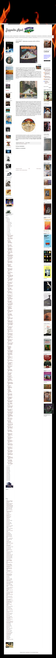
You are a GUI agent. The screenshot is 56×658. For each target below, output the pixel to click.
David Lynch (8, 533)
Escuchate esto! (47, 79)
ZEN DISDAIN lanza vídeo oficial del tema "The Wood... (10, 334)
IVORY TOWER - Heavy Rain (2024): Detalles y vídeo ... (10, 289)
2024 (7, 221)
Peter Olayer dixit (8, 613)
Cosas (7, 524)
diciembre (8, 222)
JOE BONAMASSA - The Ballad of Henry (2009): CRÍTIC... (10, 398)
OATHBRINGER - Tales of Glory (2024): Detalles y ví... (10, 431)
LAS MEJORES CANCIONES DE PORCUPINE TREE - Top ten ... (10, 249)
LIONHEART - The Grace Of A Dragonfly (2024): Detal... (10, 357)
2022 (7, 468)
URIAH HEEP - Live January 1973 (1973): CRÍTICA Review (10, 448)
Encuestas (7, 547)
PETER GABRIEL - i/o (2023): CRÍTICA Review (9, 377)
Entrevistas (8, 548)
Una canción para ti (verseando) (9, 633)
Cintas (7, 518)
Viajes (7, 636)
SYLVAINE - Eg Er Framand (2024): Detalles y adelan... (10, 252)
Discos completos (8, 538)
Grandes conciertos (9, 554)
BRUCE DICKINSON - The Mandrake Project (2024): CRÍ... (10, 279)
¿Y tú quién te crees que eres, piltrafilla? (48, 69)
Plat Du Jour (8, 614)
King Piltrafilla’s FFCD (9, 562)
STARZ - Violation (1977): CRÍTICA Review (9, 404)
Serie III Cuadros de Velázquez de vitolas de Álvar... (10, 283)
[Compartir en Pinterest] (29, 142)
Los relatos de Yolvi (9, 591)
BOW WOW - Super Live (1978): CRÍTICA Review (10, 296)
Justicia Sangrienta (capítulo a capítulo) (9, 560)
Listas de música (8, 581)
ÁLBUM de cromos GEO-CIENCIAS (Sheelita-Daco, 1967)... (9, 269)
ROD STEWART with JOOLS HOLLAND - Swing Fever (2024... (10, 276)
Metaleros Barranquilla (9, 594)
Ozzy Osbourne (8, 608)
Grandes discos (8, 555)
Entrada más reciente (19, 168)
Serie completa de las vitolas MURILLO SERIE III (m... (10, 337)
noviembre (8, 223)
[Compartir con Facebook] (28, 142)
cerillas (7, 512)
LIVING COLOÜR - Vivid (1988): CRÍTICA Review (9, 302)
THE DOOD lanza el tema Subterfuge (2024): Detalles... (10, 351)
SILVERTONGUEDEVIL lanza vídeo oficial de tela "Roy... (10, 258)
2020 (7, 470)
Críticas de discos (8, 526)
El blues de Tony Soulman (8, 542)
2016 (7, 475)
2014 (7, 477)
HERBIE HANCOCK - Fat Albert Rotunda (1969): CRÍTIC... (10, 256)
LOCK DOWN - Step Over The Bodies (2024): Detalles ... (10, 413)
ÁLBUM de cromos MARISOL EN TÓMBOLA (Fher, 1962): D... (10, 434)
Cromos (7, 529)
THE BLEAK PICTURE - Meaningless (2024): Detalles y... (9, 242)
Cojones (7, 519)
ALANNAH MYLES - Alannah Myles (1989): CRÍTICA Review (10, 354)
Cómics (7, 521)
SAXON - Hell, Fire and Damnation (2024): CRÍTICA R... (9, 262)
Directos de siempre (9, 536)
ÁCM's (7, 502)
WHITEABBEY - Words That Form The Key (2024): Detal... (10, 298)
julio (8, 228)
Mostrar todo (49, 84)
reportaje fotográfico (9, 621)
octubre (8, 224)
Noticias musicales (9, 604)
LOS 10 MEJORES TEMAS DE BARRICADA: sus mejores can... (10, 363)
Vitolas (7, 638)
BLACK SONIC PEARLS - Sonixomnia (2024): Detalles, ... (9, 266)
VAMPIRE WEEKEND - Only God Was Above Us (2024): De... (10, 324)
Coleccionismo (8, 520)
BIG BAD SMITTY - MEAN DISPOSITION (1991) (47, 74)
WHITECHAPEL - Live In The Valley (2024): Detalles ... (10, 463)
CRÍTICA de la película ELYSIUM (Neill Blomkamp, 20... (10, 454)
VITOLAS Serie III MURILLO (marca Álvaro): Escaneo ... (10, 444)
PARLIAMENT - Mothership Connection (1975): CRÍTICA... (10, 421)
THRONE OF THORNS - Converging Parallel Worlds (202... (9, 391)
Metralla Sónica (8, 596)
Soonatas (7, 629)
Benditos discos (8, 507)
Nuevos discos (8, 606)
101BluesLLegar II (47, 72)
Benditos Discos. (47, 76)
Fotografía (7, 552)
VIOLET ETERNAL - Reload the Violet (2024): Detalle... (10, 451)
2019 (7, 471)
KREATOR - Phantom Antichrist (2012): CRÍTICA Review (10, 285)
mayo (8, 230)
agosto (8, 227)
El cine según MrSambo (9, 543)
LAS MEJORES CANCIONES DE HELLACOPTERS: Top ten (10, 415)
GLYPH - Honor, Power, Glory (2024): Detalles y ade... (10, 245)
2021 (7, 469)
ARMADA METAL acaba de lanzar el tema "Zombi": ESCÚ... (10, 441)
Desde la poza (8, 535)
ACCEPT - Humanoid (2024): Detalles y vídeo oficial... (10, 236)
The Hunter (8, 631)
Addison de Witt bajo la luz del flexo (9, 504)
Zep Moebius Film (8, 639)
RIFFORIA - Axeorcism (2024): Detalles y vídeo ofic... (10, 318)
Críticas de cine (8, 525)
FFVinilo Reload (8, 551)
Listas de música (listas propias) (9, 37)
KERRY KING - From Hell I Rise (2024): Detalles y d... (10, 425)
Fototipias (7, 553)
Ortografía (30, 37)
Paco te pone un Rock (9, 609)
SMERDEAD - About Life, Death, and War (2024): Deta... (10, 311)
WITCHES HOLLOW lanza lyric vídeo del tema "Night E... (10, 407)
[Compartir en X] (27, 142)
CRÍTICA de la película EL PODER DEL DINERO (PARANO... (9, 348)
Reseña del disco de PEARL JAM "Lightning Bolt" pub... (10, 340)
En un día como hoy (9, 546)
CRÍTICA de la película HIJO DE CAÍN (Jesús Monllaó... (10, 437)
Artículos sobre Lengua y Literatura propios (9, 505)
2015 (7, 476)
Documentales (8, 539)
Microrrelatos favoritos (9, 597)
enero (8, 465)
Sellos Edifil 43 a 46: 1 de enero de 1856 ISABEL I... (10, 327)
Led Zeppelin (8, 575)
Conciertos (16, 37)
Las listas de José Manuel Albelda (8, 574)
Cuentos (7, 532)
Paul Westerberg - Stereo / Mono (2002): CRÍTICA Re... (9, 370)
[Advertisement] (8, 5)
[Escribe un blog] (26, 142)
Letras (7, 576)
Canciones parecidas (9, 509)
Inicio (29, 168)
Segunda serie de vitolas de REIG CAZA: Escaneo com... (9, 394)
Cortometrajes (8, 523)
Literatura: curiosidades (9, 585)
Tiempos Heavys (8, 632)
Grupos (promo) (8, 557)
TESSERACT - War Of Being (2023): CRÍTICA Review (10, 321)
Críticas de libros (8, 528)
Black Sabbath (8, 508)
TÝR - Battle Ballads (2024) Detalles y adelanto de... (10, 304)
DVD (7, 540)
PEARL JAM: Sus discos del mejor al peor (10, 361)
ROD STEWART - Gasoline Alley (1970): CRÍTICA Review (9, 314)
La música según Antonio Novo (8, 564)
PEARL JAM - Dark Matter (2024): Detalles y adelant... (9, 367)
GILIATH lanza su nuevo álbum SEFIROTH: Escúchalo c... (9, 373)
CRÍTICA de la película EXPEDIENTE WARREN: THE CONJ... (9, 387)
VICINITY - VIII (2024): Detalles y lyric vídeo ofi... (10, 419)
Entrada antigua (38, 168)
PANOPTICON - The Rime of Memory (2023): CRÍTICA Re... (10, 427)
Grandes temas (8, 556)
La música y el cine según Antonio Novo (9, 568)
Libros (7, 577)
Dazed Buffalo (8, 534)
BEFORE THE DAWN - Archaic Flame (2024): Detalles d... (10, 344)
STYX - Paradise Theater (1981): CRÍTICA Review (9, 461)
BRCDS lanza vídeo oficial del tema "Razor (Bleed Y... (10, 401)
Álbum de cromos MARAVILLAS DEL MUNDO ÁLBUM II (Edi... (10, 383)
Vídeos (7, 637)
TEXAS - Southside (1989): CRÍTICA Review (10, 239)
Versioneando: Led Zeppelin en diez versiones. (47, 83)
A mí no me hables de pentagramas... (9, 501)
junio (8, 229)
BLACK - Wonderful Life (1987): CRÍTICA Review (10, 410)
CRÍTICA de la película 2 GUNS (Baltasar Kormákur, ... (9, 273)
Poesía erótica (8, 616)
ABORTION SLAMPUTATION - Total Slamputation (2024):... (10, 457)
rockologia (46, 81)
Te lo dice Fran (8, 630)
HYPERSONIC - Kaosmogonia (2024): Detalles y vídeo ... (10, 379)
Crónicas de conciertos (9, 530)
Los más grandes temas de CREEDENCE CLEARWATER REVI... (9, 308)
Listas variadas (35, 37)
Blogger (37, 652)
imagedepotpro (28, 652)
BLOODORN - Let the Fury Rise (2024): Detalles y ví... (10, 292)
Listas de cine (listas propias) (23, 37)
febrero (8, 234)
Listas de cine (8, 578)
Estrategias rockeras (9, 549)
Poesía (7, 615)
